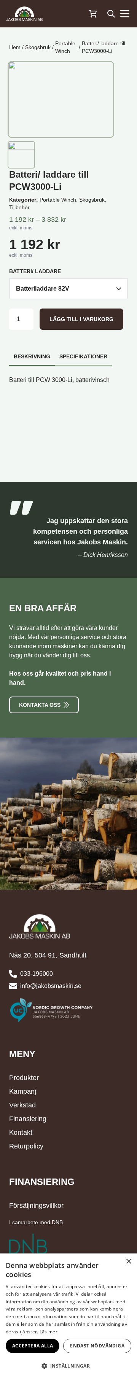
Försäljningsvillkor (36, 1205)
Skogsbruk (38, 47)
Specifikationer (83, 356)
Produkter (24, 1078)
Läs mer (48, 1331)
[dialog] (68, 1316)
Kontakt (20, 1132)
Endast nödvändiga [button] (97, 1345)
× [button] (128, 1261)
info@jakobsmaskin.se (50, 986)
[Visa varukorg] (92, 13)
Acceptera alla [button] (32, 1345)
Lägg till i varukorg (81, 319)
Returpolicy (26, 1146)
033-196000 (36, 973)
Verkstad (22, 1105)
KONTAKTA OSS (40, 705)
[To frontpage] (24, 13)
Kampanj (22, 1091)
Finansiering (27, 1119)
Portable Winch (65, 47)
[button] (68, 1365)
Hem (15, 47)
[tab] (32, 352)
